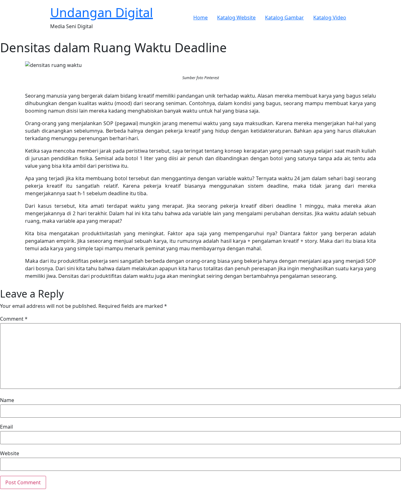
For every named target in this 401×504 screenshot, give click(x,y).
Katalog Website (236, 17)
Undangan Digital (101, 12)
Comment (14, 318)
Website (9, 453)
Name (7, 400)
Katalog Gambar (284, 17)
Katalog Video (329, 17)
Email (6, 426)
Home (200, 17)
